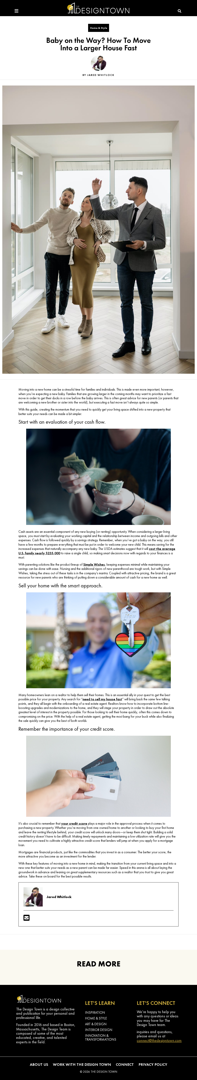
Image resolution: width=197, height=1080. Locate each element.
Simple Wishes (94, 564)
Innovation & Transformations (100, 1037)
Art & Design (96, 1024)
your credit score (74, 823)
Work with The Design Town (82, 1064)
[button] (179, 11)
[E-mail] (26, 919)
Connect (125, 1064)
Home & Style (98, 28)
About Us (39, 1064)
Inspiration (95, 1012)
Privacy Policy (153, 1064)
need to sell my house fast (102, 699)
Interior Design (98, 1030)
